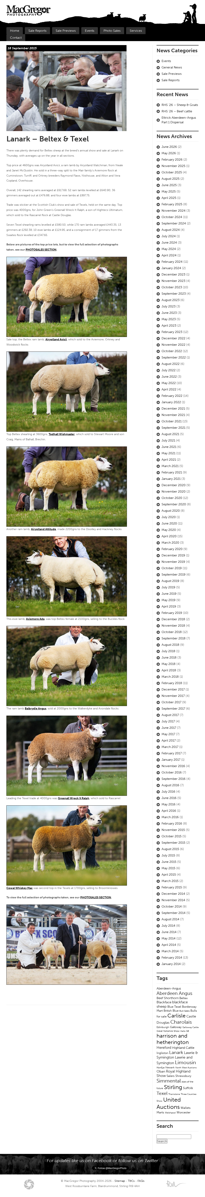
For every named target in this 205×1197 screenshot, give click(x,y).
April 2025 (169, 198)
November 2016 (173, 766)
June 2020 (169, 523)
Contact (16, 38)
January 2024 (171, 268)
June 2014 (169, 932)
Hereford (164, 1047)
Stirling (173, 1087)
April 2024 (169, 255)
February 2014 (172, 957)
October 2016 (172, 772)
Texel (162, 1093)
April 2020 (169, 536)
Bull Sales (184, 1010)
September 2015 (173, 842)
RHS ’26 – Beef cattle (177, 111)
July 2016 (168, 791)
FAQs (141, 1181)
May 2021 (168, 453)
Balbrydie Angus (35, 708)
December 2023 (173, 274)
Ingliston (162, 1053)
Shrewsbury (183, 1076)
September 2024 (174, 223)
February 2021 (172, 472)
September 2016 (174, 779)
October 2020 (172, 498)
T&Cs (131, 1181)
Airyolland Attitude (43, 529)
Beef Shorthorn (168, 998)
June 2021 (169, 447)
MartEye (161, 1067)
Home (14, 31)
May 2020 (169, 530)
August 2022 (171, 364)
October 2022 (172, 351)
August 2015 (170, 849)
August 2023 (171, 300)
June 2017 (169, 728)
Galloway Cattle (190, 1027)
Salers (171, 1076)
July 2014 (168, 925)
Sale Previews (66, 31)
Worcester (183, 1112)
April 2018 (169, 670)
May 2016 (169, 804)
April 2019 (169, 606)
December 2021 (173, 408)
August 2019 (170, 581)
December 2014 (173, 894)
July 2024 (169, 236)
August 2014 (170, 919)
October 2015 (172, 836)
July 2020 (169, 517)
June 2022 (169, 376)
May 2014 (169, 938)
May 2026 (169, 153)
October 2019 (172, 568)
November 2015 (173, 830)
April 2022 (169, 389)
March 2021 (170, 466)
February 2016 (172, 823)
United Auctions (169, 1103)
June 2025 (169, 185)
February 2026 (172, 159)
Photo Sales (112, 31)
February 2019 (172, 613)
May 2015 (168, 868)
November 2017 (173, 696)
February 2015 (172, 887)
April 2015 (169, 874)
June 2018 (169, 657)
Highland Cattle (183, 1048)
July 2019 (168, 587)
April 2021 (169, 459)
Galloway (176, 1027)
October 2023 (172, 287)
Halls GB (184, 1031)
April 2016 (169, 811)
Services (136, 31)
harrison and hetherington (173, 1039)
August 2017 (170, 715)
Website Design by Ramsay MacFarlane (176, 1183)
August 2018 (170, 645)
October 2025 (172, 172)
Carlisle (176, 1015)
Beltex (183, 998)
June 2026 (169, 147)
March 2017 (170, 747)
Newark (170, 1067)
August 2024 (171, 230)
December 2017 (173, 689)
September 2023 (174, 293)
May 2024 (169, 249)
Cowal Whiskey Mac (19, 888)
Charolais (181, 1022)
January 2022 (171, 402)
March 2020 (170, 542)
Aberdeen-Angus (169, 988)
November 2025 (173, 166)
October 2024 (172, 217)
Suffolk (188, 1088)
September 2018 (174, 638)
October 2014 (172, 906)
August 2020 (171, 511)
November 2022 (173, 345)
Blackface (164, 1002)
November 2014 (173, 900)
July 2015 (168, 855)
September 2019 (174, 574)
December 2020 (174, 485)
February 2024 (172, 262)
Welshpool (170, 1112)
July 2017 (168, 721)
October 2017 (171, 702)
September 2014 (174, 913)
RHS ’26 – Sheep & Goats (180, 105)
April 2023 (169, 325)
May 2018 (169, 664)
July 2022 (169, 370)
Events (89, 31)
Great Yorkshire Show (168, 1031)
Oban (161, 1071)
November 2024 (174, 210)
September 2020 (174, 504)
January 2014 (171, 964)
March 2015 (170, 881)
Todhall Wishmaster (62, 434)
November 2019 (173, 562)
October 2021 (172, 421)
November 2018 (173, 625)
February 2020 (172, 549)
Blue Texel (174, 1006)
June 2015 (169, 862)
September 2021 (173, 428)
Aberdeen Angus (174, 993)
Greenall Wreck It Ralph (73, 798)
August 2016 (170, 785)
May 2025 (169, 191)
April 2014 (169, 945)
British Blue (171, 1010)
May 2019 (169, 600)
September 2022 (174, 357)
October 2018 (172, 632)
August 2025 (171, 179)
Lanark (176, 1052)
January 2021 (171, 479)
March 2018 (170, 676)
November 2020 (174, 491)
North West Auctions (186, 1067)
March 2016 (170, 817)
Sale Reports (37, 31)
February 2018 (172, 683)
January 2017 (171, 759)
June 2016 (169, 798)
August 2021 (170, 434)
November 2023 (173, 281)
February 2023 (172, 332)
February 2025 (172, 204)
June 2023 (169, 313)
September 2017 (173, 708)
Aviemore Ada (35, 619)
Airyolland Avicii (56, 339)
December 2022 (173, 338)
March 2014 (170, 951)
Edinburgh (163, 1027)
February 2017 (172, 753)
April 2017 (169, 740)
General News (172, 67)
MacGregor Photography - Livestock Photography (29, 1184)
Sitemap (120, 1181)
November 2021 (173, 415)
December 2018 (173, 619)
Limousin (185, 1062)
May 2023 (169, 319)
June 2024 (169, 242)
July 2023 (169, 306)
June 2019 (169, 594)
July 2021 (168, 440)
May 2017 (168, 734)
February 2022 (172, 396)
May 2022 (169, 383)
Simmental (169, 1081)
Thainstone (174, 1094)
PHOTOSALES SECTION (41, 249)
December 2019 (173, 555)
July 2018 (168, 651)
